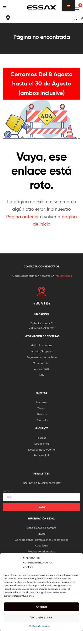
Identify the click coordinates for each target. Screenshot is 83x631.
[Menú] (6, 7)
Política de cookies (39, 625)
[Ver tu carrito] (77, 7)
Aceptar (41, 607)
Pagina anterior (22, 216)
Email (6, 490)
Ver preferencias (41, 617)
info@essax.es (63, 275)
